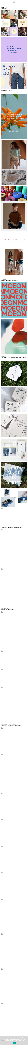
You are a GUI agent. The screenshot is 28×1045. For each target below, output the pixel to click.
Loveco (5, 7)
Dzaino (4, 356)
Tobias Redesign (7, 608)
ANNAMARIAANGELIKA (8, 90)
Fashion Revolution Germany (10, 724)
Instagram (19, 725)
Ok (14, 1042)
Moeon (4, 279)
